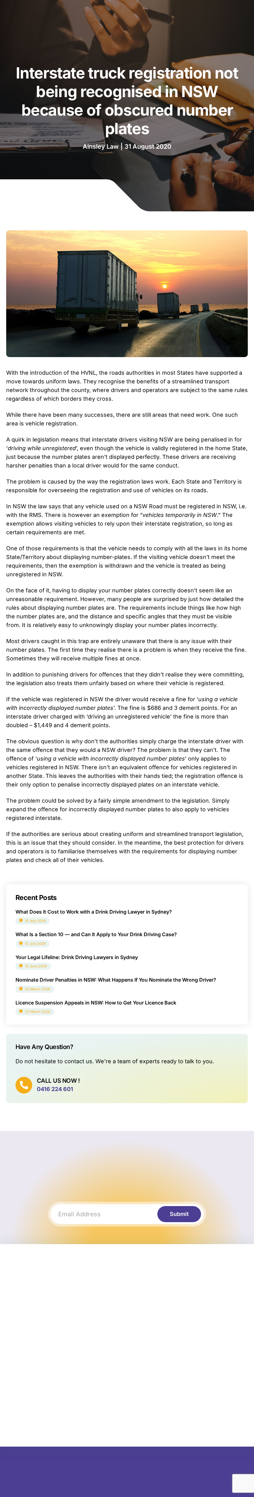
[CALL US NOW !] (23, 1085)
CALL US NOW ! (58, 1080)
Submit (179, 1214)
